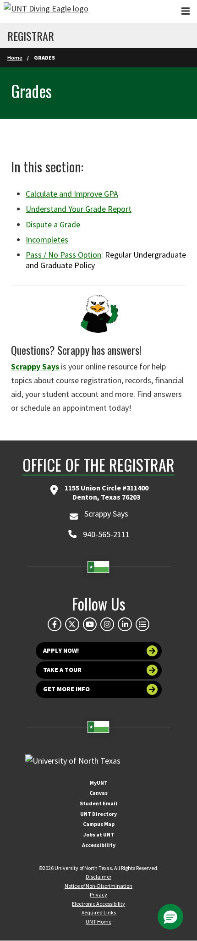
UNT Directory (98, 813)
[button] (170, 917)
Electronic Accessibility (98, 903)
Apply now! (61, 650)
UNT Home (98, 921)
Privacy (98, 894)
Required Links (99, 912)
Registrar (30, 35)
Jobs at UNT (98, 834)
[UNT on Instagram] (107, 624)
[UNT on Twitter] (72, 624)
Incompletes (47, 239)
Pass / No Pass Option (63, 254)
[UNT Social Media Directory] (142, 624)
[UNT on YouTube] (90, 624)
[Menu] (185, 11)
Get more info (66, 689)
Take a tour (62, 670)
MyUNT (99, 782)
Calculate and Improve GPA (72, 193)
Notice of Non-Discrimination (98, 885)
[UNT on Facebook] (54, 624)
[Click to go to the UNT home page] (46, 11)
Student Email (98, 803)
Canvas (98, 792)
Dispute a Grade (53, 224)
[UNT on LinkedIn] (124, 624)
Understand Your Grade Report (78, 209)
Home (14, 57)
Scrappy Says (35, 366)
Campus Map (99, 823)
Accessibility (98, 845)
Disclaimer (98, 876)
